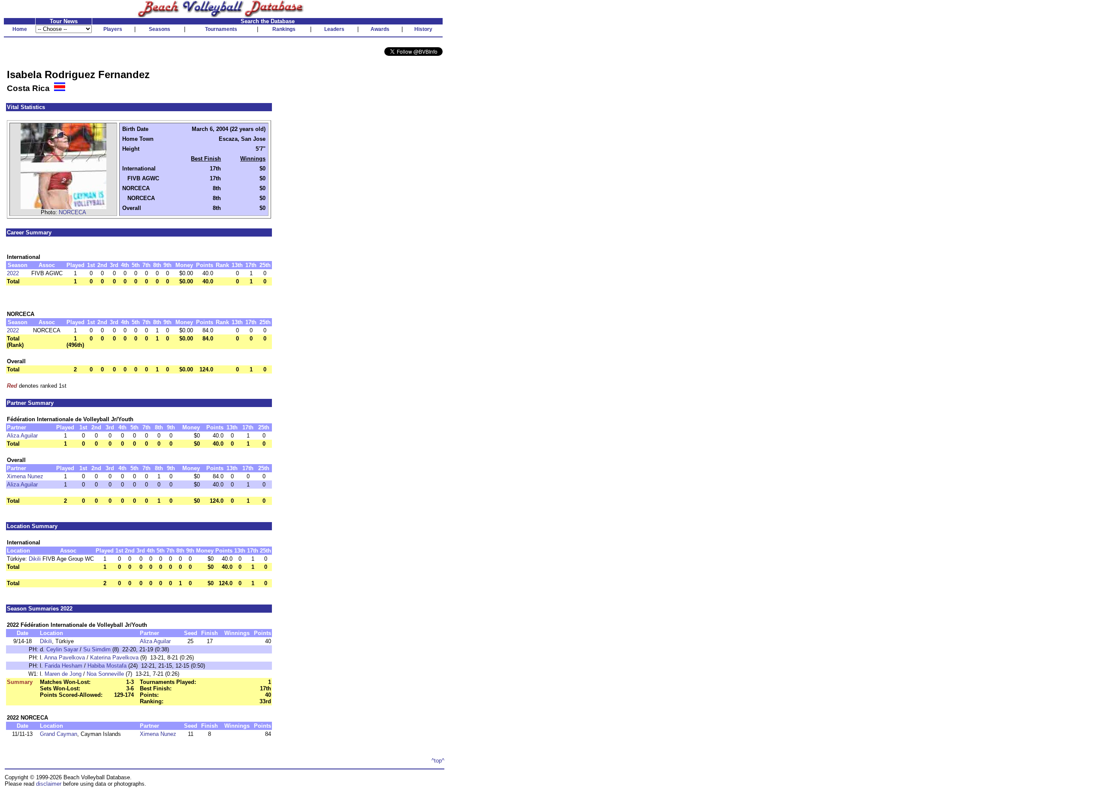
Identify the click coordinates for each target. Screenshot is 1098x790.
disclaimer (48, 784)
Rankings (284, 29)
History (423, 29)
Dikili (35, 559)
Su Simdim (97, 649)
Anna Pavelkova (64, 657)
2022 (13, 273)
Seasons (159, 29)
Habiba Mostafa (107, 665)
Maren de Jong (63, 674)
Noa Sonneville (105, 674)
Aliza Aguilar (22, 435)
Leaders (334, 29)
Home (19, 29)
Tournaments (221, 29)
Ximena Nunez (25, 476)
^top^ (437, 760)
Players (112, 29)
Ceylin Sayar (62, 649)
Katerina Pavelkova (114, 657)
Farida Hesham (63, 665)
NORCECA (72, 212)
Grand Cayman (58, 734)
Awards (380, 29)
